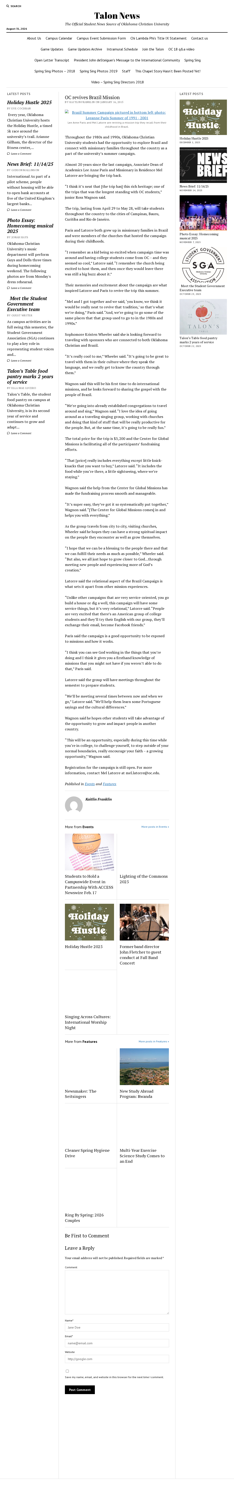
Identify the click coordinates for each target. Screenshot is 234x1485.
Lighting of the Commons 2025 (144, 878)
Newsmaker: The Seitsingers (80, 1093)
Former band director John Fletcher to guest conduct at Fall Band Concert (140, 955)
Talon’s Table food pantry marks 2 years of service (30, 376)
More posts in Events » (155, 826)
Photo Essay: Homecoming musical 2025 (30, 225)
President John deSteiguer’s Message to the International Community (127, 60)
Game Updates (52, 49)
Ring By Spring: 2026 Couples (84, 1217)
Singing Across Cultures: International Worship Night (88, 1022)
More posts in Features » (154, 1041)
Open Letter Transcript (52, 60)
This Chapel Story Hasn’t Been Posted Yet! (167, 71)
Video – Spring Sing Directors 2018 (117, 82)
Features (109, 783)
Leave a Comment (20, 153)
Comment (71, 1267)
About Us (34, 38)
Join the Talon (153, 49)
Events (90, 783)
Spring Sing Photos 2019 (98, 71)
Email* (69, 1336)
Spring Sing (192, 60)
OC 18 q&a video (181, 49)
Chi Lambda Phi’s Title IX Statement (158, 38)
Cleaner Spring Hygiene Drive (87, 1152)
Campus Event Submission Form (101, 38)
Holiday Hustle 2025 (29, 102)
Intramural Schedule (122, 49)
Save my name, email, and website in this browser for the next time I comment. (114, 1377)
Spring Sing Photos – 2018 (55, 71)
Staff (126, 71)
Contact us (199, 38)
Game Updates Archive (85, 49)
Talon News (117, 15)
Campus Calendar (59, 38)
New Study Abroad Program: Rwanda (136, 1093)
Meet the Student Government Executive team (27, 304)
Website (70, 1352)
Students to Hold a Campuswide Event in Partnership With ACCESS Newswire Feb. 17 (89, 884)
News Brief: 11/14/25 (30, 164)
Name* (69, 1320)
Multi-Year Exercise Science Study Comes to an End (142, 1155)
